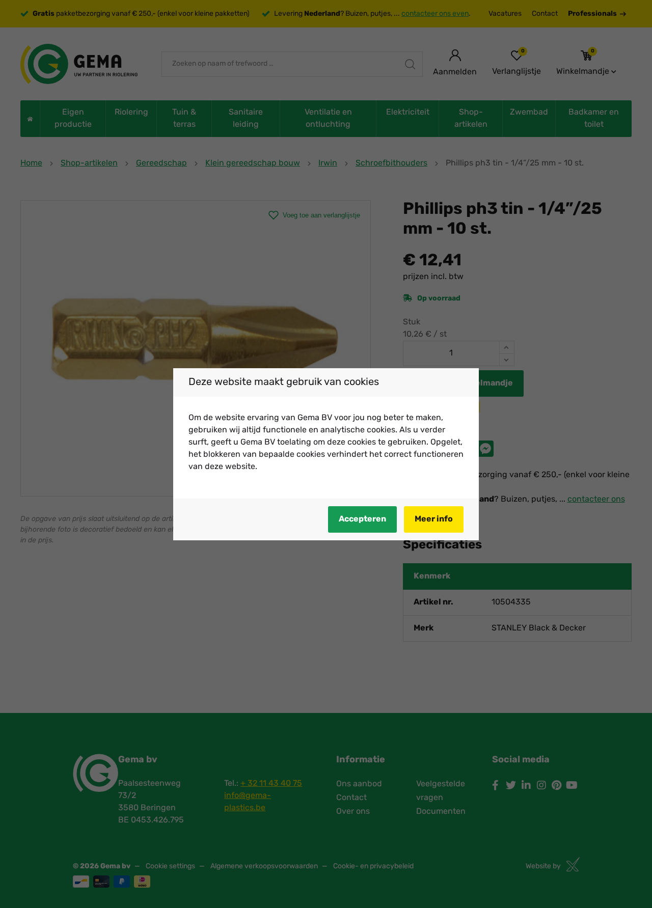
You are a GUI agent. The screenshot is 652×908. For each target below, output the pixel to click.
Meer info (434, 519)
